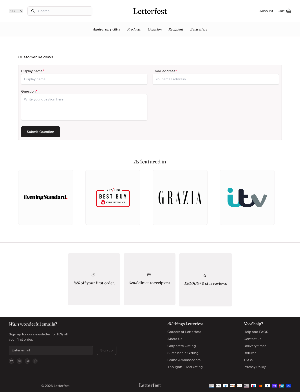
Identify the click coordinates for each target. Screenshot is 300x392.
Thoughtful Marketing (185, 367)
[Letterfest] (150, 11)
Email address (164, 71)
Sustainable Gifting (182, 353)
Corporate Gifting (181, 346)
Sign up (106, 350)
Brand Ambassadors (183, 360)
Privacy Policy (255, 367)
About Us (174, 339)
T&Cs (248, 360)
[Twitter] (11, 361)
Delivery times (255, 346)
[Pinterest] (35, 361)
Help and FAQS (256, 332)
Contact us (252, 339)
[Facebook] (19, 361)
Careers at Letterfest (184, 332)
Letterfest (61, 386)
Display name (32, 71)
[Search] (33, 11)
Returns (250, 353)
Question (28, 91)
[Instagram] (27, 361)
